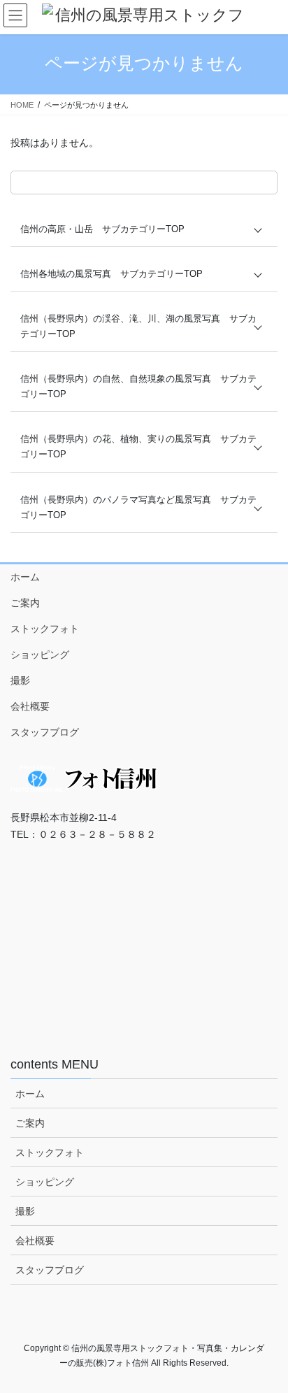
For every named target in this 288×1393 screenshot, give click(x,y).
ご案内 (25, 602)
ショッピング (39, 654)
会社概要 (30, 706)
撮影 (20, 680)
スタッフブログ (44, 732)
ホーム (25, 577)
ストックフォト (44, 628)
